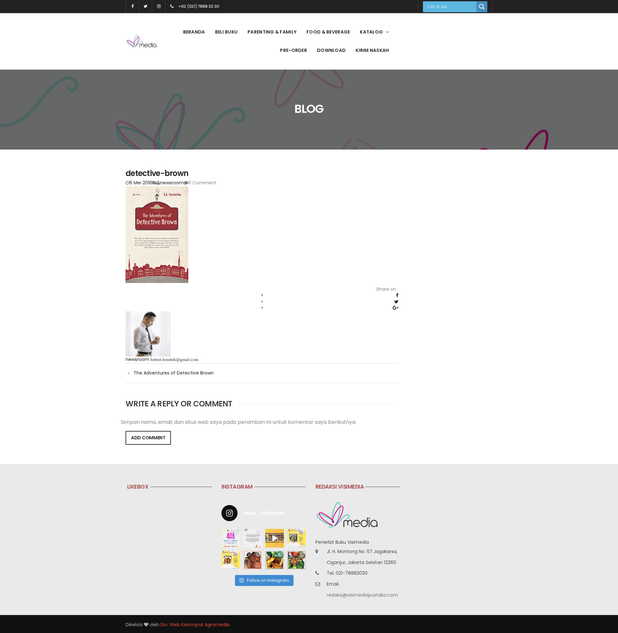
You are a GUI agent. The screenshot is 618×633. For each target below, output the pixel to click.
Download (331, 50)
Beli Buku (226, 32)
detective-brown (157, 173)
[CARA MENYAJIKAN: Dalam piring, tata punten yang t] (296, 538)
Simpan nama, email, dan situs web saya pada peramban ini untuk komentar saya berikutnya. (238, 422)
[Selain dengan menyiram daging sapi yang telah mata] (296, 560)
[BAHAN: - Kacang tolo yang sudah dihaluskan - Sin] (230, 560)
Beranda (194, 32)
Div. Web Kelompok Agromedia (195, 624)
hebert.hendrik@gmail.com (174, 359)
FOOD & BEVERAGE (328, 32)
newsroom (172, 183)
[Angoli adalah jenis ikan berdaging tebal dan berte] (274, 560)
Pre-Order (293, 50)
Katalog (371, 32)
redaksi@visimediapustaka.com (362, 595)
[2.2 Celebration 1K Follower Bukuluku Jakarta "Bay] (230, 538)
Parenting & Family (272, 32)
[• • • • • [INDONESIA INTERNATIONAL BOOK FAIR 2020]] (274, 538)
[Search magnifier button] (481, 6)
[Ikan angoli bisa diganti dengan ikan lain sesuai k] (252, 560)
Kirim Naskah (372, 50)
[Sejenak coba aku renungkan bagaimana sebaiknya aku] (252, 538)
